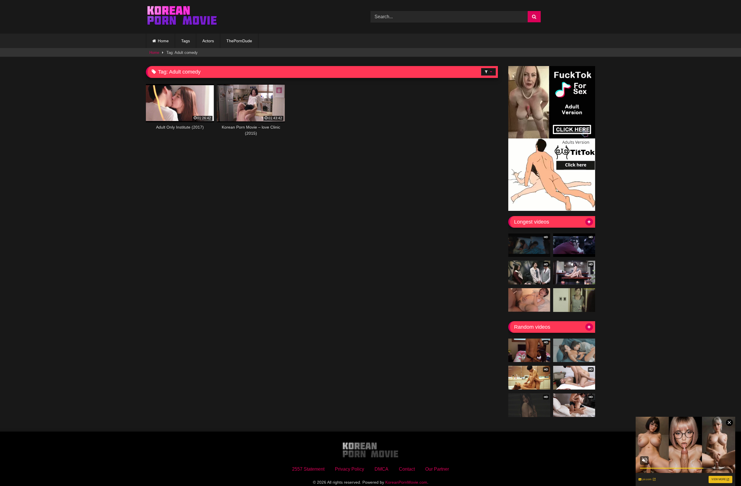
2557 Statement (308, 469)
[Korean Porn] (182, 17)
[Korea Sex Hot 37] (529, 300)
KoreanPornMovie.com (406, 482)
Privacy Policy (349, 469)
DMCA (381, 469)
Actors (208, 41)
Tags (185, 41)
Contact (407, 469)
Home (163, 41)
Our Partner (437, 469)
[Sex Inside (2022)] (574, 350)
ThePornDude (239, 41)
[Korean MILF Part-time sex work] (574, 300)
